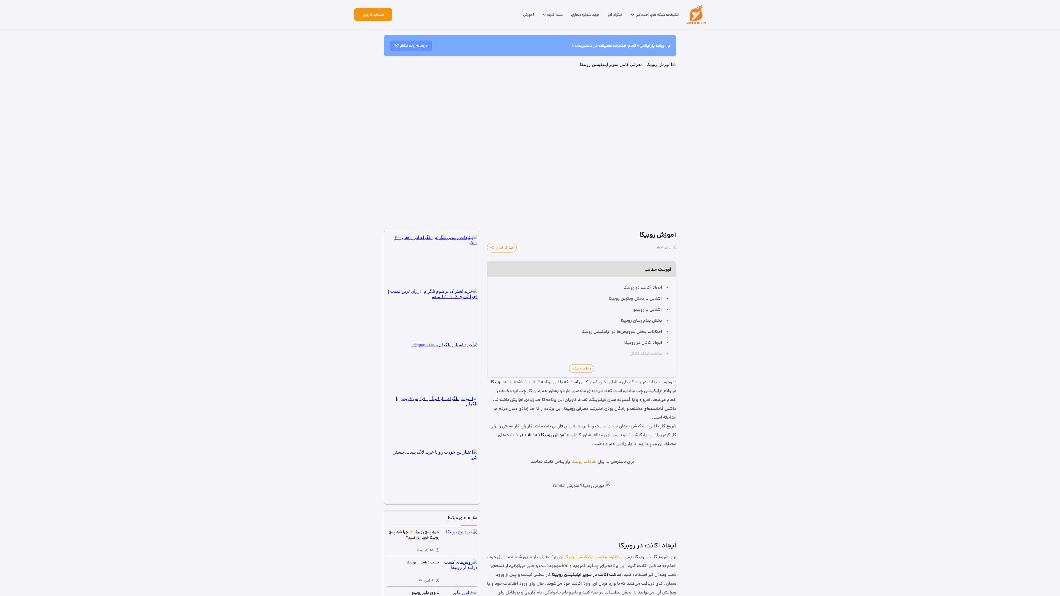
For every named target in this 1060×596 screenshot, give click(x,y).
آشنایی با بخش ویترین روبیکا (635, 298)
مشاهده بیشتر (581, 368)
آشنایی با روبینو (647, 309)
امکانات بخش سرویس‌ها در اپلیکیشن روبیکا (621, 331)
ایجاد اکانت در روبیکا (642, 287)
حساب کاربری (373, 14)
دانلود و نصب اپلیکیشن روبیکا (592, 557)
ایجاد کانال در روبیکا (643, 342)
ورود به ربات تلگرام (413, 45)
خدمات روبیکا (584, 461)
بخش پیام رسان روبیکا (641, 320)
